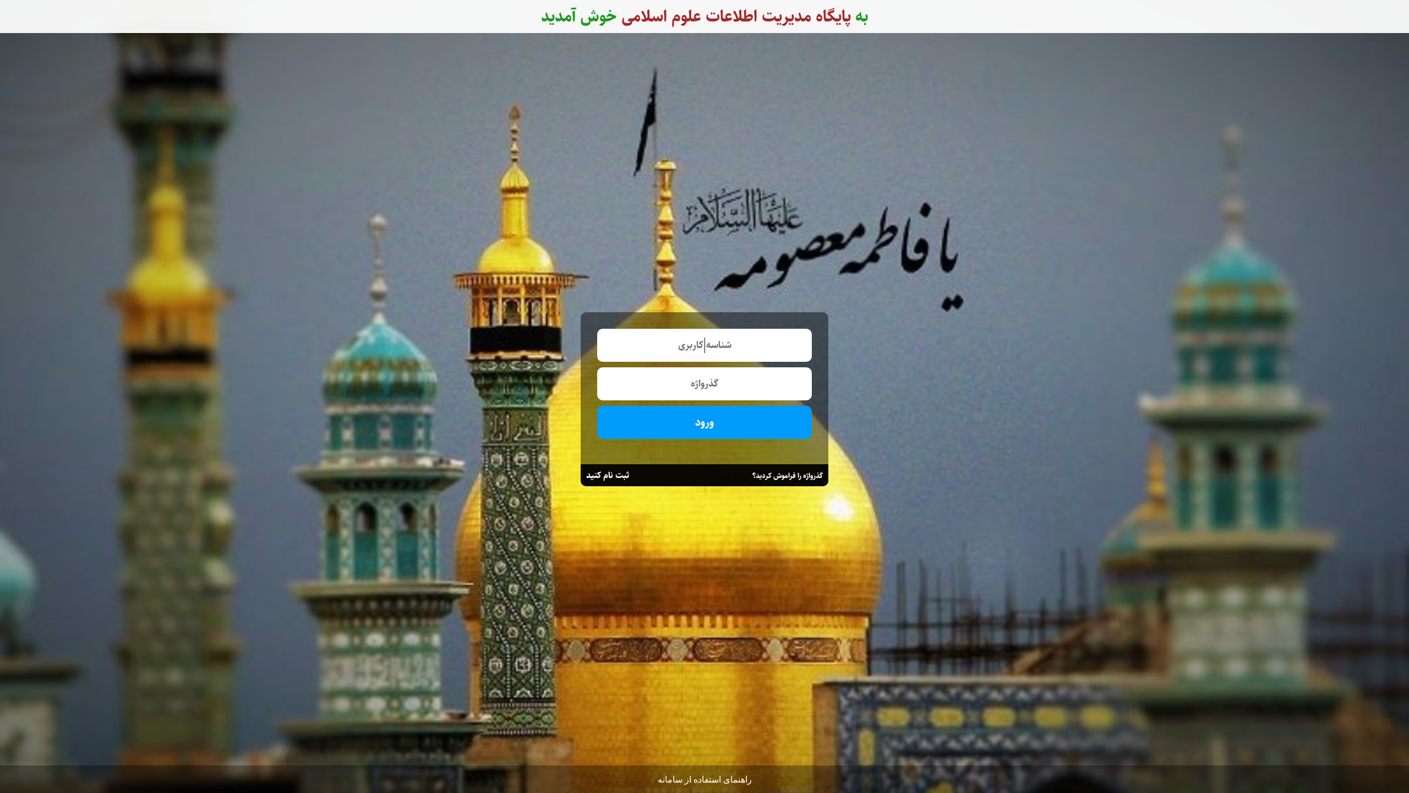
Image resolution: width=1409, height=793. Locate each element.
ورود (704, 422)
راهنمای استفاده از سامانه (705, 779)
